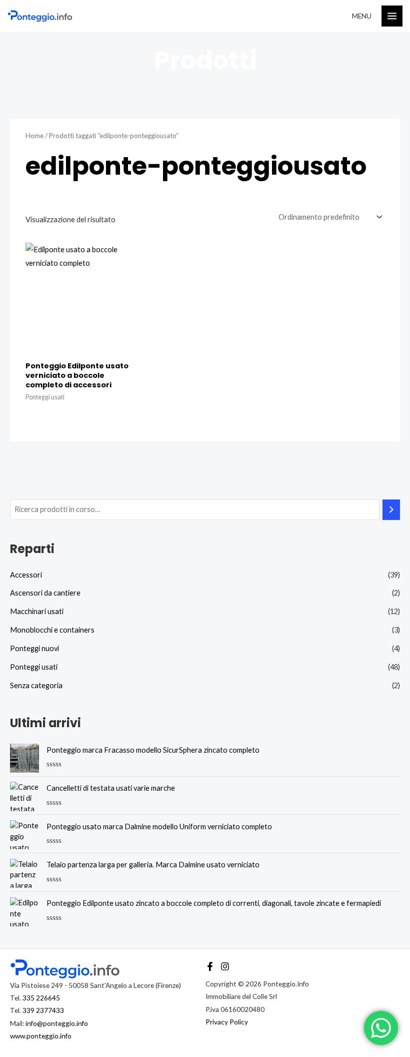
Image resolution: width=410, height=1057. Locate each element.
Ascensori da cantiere (45, 593)
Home (35, 136)
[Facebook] (210, 966)
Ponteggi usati (34, 667)
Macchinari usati (37, 611)
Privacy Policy (227, 1021)
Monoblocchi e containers (52, 630)
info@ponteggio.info (57, 1023)
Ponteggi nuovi (34, 648)
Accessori (26, 575)
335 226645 (41, 997)
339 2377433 (43, 1010)
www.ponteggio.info (41, 1035)
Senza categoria (36, 685)
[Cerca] (391, 509)
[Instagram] (225, 966)
